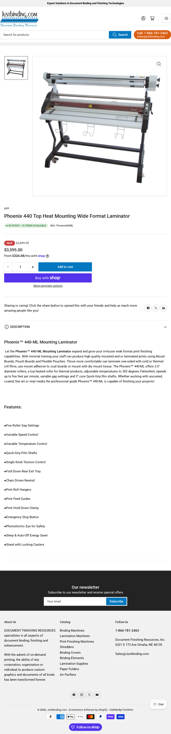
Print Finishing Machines (77, 641)
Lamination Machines (75, 636)
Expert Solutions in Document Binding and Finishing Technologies (85, 3)
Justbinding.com (57, 709)
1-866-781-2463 (156, 33)
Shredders (67, 647)
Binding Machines (72, 630)
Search (123, 35)
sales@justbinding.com (151, 36)
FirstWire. (128, 709)
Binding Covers (70, 652)
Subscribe (116, 601)
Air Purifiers (68, 675)
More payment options (48, 285)
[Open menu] (166, 18)
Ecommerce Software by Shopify (88, 709)
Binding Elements (72, 658)
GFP (6, 208)
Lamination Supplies (74, 664)
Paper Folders (69, 669)
